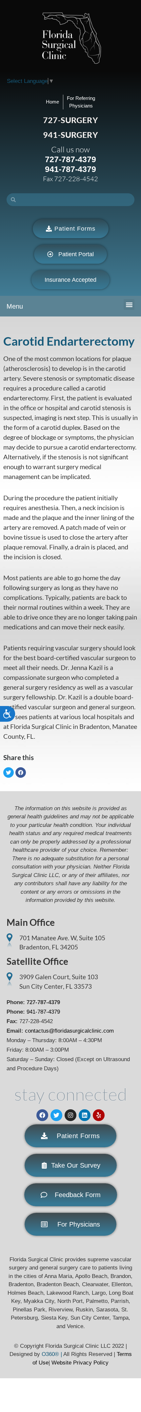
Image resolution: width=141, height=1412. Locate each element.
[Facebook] (42, 1115)
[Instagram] (70, 1115)
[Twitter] (56, 1115)
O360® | (52, 1354)
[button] (129, 304)
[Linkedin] (85, 1115)
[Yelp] (99, 1115)
